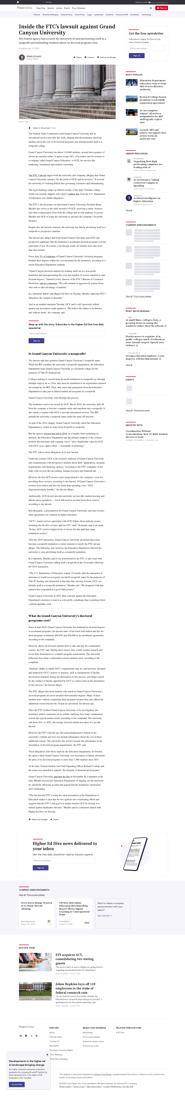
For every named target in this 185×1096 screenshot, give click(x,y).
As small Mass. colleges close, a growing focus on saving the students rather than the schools (145, 322)
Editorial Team (55, 1037)
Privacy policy (65, 1086)
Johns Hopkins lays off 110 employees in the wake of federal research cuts (75, 988)
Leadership (98, 14)
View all (129, 210)
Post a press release (142, 296)
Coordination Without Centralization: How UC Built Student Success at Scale (147, 434)
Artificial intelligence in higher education (147, 200)
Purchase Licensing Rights (61, 1050)
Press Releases (78, 8)
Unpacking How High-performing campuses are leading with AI (148, 164)
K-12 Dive (49, 2)
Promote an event (142, 410)
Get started (105, 915)
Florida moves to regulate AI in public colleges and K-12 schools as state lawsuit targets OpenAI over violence (145, 341)
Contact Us (54, 1041)
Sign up (163, 8)
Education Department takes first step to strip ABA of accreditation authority (153, 85)
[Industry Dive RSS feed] (36, 1035)
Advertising (87, 1032)
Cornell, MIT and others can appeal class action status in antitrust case (153, 134)
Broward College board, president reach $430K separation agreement (153, 99)
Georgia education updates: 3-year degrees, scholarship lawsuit (145, 357)
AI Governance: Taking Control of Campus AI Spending (146, 182)
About (52, 1032)
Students (109, 14)
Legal (89, 14)
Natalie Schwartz (34, 56)
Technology (146, 14)
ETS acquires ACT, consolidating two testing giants (75, 959)
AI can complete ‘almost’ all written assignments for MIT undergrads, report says (151, 116)
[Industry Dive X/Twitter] (31, 1035)
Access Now (17, 1084)
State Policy (80, 14)
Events (67, 8)
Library (59, 8)
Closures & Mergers (51, 14)
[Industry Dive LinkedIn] (21, 1035)
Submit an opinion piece (93, 1041)
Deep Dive (40, 8)
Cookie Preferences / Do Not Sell (118, 1086)
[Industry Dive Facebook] (26, 1035)
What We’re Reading (58, 1059)
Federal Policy (66, 14)
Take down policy (94, 1086)
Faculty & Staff (122, 14)
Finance (37, 14)
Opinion (50, 8)
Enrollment (134, 14)
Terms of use (79, 1086)
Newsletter (54, 1045)
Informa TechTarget (103, 1074)
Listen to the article (44, 128)
